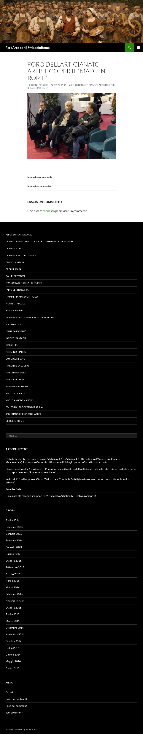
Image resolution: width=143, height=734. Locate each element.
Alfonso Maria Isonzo (19, 234)
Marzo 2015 (13, 621)
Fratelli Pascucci (16, 303)
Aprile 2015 (12, 614)
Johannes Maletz (16, 352)
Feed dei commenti (17, 705)
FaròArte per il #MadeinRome (28, 47)
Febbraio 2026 (14, 527)
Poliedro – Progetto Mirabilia (24, 407)
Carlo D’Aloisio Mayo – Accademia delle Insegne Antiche (40, 241)
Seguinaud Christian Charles (23, 414)
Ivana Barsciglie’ (16, 331)
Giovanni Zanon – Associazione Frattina (30, 317)
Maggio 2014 (13, 661)
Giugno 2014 (13, 654)
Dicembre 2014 (15, 627)
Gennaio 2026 (14, 533)
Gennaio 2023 (14, 547)
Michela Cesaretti (16, 393)
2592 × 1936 (60, 85)
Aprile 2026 (12, 520)
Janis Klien (12, 345)
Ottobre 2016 (13, 560)
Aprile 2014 (12, 667)
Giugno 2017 (13, 553)
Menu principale (138, 47)
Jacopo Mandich (16, 338)
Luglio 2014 (12, 647)
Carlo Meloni (14, 248)
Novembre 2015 (15, 600)
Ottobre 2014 (13, 641)
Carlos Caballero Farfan (21, 255)
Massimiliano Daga (17, 386)
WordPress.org (14, 712)
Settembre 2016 (15, 567)
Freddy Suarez (14, 310)
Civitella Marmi (15, 262)
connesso (49, 211)
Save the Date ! (14, 489)
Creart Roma (13, 269)
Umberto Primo (15, 420)
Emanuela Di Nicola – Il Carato (24, 283)
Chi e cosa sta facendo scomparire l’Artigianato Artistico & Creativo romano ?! (51, 495)
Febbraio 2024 (14, 540)
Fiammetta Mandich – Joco (22, 296)
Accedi (10, 692)
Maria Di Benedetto (17, 365)
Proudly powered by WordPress (21, 729)
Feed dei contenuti (16, 699)
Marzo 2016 (13, 587)
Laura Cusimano (15, 358)
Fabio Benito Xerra (17, 289)
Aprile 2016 (12, 580)
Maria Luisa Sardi (16, 372)
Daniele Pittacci (15, 276)
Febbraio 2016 (14, 594)
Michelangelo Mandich (20, 400)
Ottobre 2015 (13, 607)
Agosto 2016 (13, 574)
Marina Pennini (15, 379)
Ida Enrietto (13, 324)
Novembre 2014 (15, 634)
